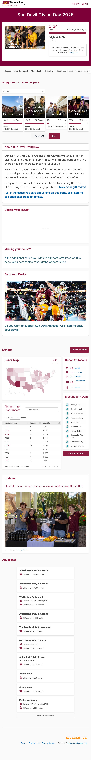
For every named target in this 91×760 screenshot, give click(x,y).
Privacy (32, 743)
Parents (77, 376)
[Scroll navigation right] (89, 71)
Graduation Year (11, 423)
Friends (78, 387)
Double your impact (65, 71)
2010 (7, 427)
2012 (7, 430)
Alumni (77, 368)
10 (55, 466)
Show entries (15, 417)
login (85, 4)
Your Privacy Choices (46, 743)
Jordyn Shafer (23, 550)
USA (55, 360)
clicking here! (73, 52)
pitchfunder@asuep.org (77, 743)
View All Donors (79, 350)
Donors (33, 423)
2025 (7, 445)
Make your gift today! (72, 187)
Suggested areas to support (16, 71)
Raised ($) (46, 423)
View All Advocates (45, 715)
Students (78, 372)
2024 (7, 434)
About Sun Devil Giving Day (42, 71)
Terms (23, 743)
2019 (7, 461)
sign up (76, 4)
